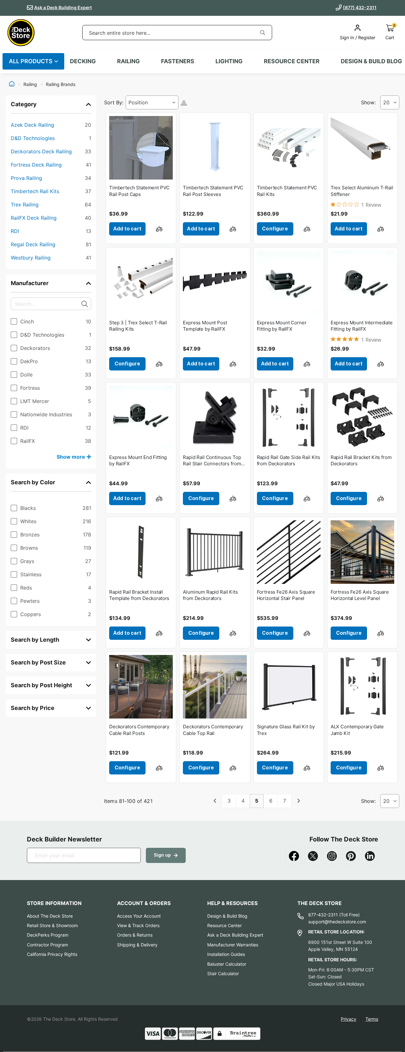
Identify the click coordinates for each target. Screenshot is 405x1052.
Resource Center (224, 925)
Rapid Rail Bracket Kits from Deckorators (361, 460)
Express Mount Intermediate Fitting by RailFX (362, 326)
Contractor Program (47, 944)
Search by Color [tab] (33, 482)
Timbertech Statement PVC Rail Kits (287, 191)
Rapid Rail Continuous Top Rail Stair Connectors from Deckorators (212, 460)
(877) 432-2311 (360, 7)
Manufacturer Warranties (232, 944)
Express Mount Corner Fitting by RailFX (282, 326)
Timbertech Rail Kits (51, 191)
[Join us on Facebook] (294, 856)
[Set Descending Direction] (184, 102)
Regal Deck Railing (51, 244)
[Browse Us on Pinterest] (351, 856)
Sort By (113, 102)
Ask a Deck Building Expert (63, 7)
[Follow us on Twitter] (313, 856)
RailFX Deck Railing (51, 217)
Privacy (348, 1019)
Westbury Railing (51, 257)
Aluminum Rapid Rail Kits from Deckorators (210, 595)
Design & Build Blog (227, 916)
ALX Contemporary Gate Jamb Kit (357, 730)
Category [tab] (24, 104)
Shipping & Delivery (137, 944)
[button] (159, 228)
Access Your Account (139, 916)
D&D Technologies (51, 138)
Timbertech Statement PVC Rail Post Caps (139, 191)
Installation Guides (226, 954)
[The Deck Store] (20, 32)
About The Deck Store (50, 916)
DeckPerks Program (47, 935)
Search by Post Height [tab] (41, 685)
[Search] (262, 32)
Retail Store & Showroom (52, 925)
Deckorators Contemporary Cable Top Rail (213, 730)
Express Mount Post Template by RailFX (205, 326)
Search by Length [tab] (35, 639)
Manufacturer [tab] (29, 283)
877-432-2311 (323, 914)
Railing (30, 84)
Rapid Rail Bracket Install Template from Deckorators (139, 595)
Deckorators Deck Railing (51, 151)
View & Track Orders (138, 925)
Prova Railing (51, 177)
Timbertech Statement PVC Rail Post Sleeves (213, 191)
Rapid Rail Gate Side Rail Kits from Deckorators (289, 460)
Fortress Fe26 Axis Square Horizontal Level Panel (360, 595)
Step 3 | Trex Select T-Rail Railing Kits (138, 326)
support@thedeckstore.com (337, 921)
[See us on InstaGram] (332, 856)
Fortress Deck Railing (51, 164)
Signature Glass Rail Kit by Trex (286, 730)
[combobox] (168, 33)
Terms (371, 1019)
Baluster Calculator (226, 964)
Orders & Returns (135, 935)
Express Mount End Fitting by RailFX (138, 460)
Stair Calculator (223, 973)
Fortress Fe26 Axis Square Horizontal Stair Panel (286, 595)
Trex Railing (51, 204)
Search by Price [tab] (32, 708)
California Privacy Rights (52, 954)
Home (12, 84)
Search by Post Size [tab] (38, 662)
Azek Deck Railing (51, 124)
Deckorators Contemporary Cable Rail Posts (139, 730)
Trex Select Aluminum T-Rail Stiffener (362, 191)
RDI (51, 231)
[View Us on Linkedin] (370, 856)
